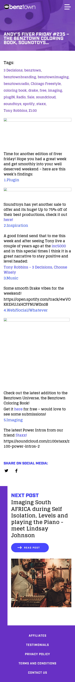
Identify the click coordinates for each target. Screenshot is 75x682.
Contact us (37, 673)
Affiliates (37, 636)
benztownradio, (17, 84)
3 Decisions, (13, 70)
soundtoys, (13, 104)
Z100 (33, 110)
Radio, (21, 97)
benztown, (33, 70)
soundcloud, (46, 97)
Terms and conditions (37, 663)
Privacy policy (37, 654)
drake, (33, 90)
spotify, (29, 104)
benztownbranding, (20, 77)
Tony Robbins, (16, 110)
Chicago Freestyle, (46, 84)
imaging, (55, 90)
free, (43, 90)
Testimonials (37, 645)
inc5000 (59, 246)
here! (8, 219)
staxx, (41, 104)
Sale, (31, 97)
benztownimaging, (53, 77)
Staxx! (21, 435)
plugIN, (9, 97)
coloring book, (15, 90)
